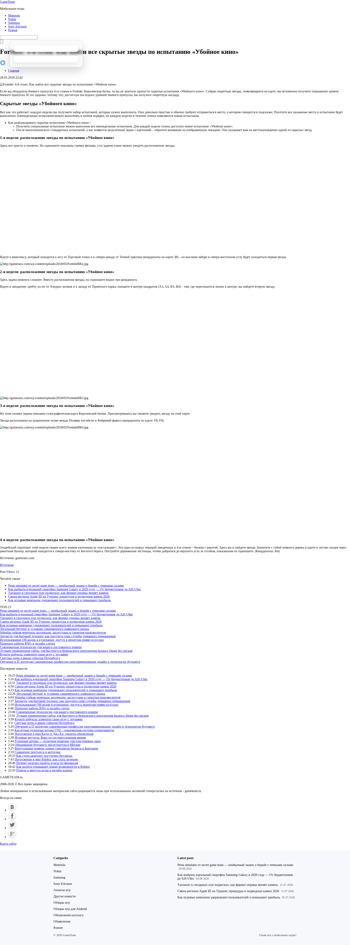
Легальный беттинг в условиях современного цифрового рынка (44, 629)
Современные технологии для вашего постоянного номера (41, 647)
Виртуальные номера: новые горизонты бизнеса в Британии (56, 748)
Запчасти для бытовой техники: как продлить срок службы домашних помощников (58, 636)
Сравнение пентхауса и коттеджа (37, 752)
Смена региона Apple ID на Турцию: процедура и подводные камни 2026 (59, 596)
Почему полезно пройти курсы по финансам (47, 763)
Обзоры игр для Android (70, 909)
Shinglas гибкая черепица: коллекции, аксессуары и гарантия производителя (53, 632)
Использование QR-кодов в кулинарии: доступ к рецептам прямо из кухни (52, 640)
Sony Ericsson (17, 26)
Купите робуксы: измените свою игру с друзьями (34, 654)
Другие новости (64, 896)
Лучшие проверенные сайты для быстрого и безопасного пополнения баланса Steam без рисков (66, 650)
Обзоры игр (61, 902)
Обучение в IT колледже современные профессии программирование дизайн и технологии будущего (70, 661)
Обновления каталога (68, 915)
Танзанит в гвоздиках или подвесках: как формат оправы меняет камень (58, 593)
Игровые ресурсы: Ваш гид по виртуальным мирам (50, 737)
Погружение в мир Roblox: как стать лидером (46, 759)
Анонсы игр (61, 890)
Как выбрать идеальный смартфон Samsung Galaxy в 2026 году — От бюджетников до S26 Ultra (74, 589)
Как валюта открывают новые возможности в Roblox (53, 766)
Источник (7, 565)
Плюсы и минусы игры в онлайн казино (44, 770)
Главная (13, 70)
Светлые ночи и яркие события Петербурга (30, 658)
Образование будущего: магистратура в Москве (47, 744)
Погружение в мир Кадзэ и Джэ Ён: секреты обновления (54, 734)
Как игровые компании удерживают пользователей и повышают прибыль (59, 600)
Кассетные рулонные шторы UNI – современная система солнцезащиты (64, 730)
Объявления (61, 921)
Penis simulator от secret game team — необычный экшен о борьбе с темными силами (66, 585)
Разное (12, 30)
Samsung (14, 23)
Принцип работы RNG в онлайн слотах (27, 643)
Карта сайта (8, 843)
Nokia (12, 19)
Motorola (14, 15)
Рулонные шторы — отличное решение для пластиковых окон (58, 741)
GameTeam (7, 1)
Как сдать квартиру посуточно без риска (44, 755)
